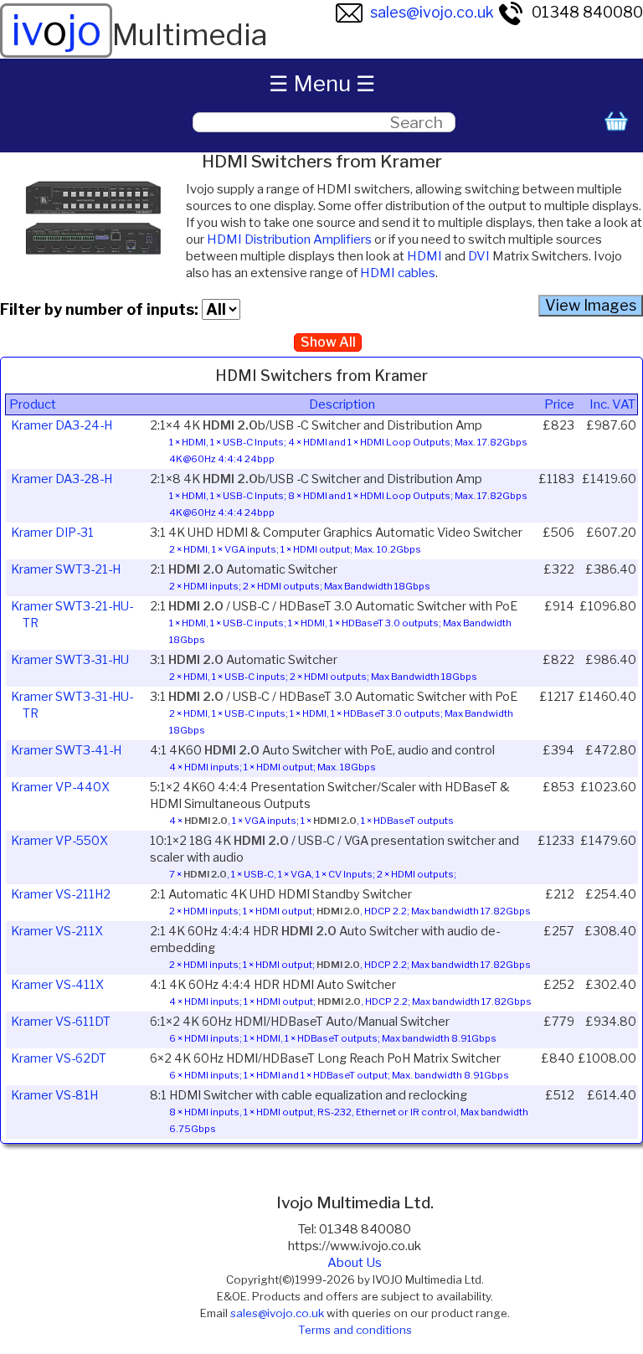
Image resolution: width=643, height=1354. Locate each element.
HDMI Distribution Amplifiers (289, 239)
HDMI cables (397, 273)
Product (32, 404)
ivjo (56, 30)
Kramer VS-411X (57, 984)
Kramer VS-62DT (58, 1058)
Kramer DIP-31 (52, 532)
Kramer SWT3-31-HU (70, 659)
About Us (354, 1262)
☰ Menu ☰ (322, 83)
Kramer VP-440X (60, 787)
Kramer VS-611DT (61, 1021)
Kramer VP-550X (59, 840)
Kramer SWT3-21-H (66, 569)
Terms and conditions (355, 1329)
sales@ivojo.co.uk (432, 12)
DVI (479, 256)
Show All (328, 342)
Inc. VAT (612, 404)
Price (559, 404)
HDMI (424, 256)
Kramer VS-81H (54, 1095)
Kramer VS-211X (57, 931)
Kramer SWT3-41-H (66, 750)
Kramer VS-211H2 (61, 894)
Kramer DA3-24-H (61, 425)
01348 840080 (587, 12)
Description (342, 404)
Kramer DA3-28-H (61, 479)
